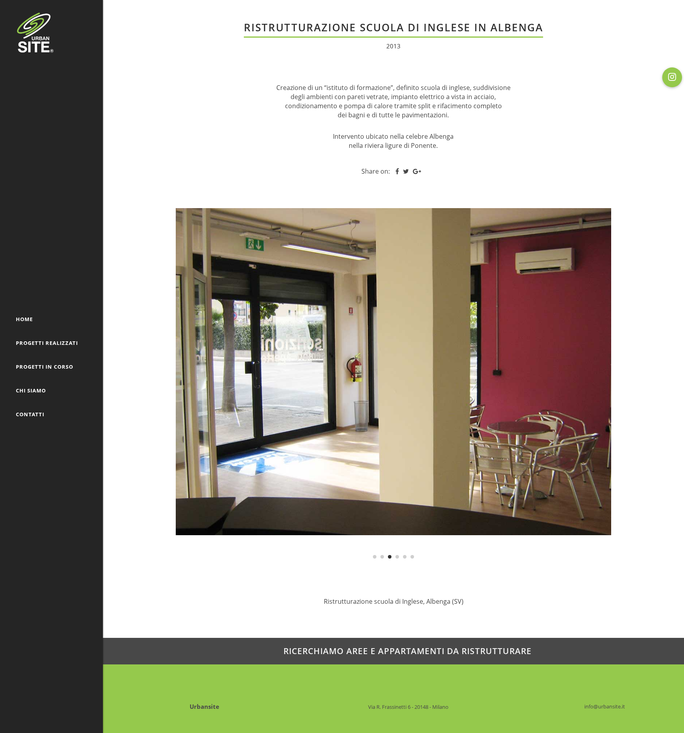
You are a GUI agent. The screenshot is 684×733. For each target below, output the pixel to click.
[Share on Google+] (417, 171)
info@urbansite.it (604, 706)
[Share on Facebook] (397, 171)
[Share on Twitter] (406, 171)
